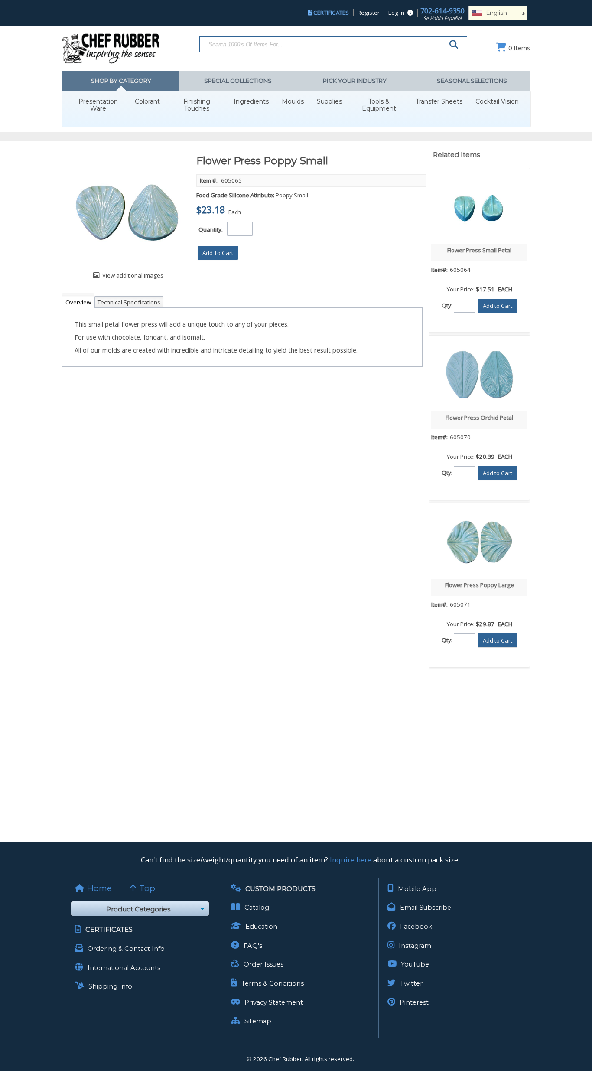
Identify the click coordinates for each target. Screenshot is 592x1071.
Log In (396, 12)
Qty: (447, 305)
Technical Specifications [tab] (129, 302)
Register (369, 12)
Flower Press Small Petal (479, 250)
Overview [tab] (78, 302)
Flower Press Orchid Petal (479, 417)
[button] (218, 253)
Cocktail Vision (497, 101)
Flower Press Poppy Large (479, 585)
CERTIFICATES (331, 12)
